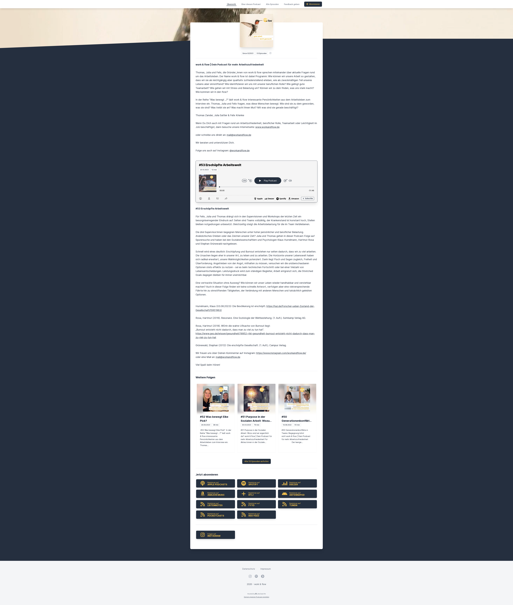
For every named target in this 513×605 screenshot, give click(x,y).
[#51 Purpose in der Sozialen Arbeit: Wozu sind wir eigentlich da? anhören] (256, 399)
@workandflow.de (240, 150)
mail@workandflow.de (239, 134)
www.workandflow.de (267, 127)
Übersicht (231, 4)
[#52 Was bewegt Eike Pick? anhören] (216, 399)
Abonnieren (314, 4)
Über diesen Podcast (251, 4)
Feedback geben (291, 4)
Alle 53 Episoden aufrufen (256, 461)
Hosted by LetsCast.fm (256, 594)
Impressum (265, 568)
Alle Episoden (272, 4)
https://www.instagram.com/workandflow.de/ (281, 353)
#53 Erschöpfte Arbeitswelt (220, 165)
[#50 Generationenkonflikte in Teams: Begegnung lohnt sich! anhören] (297, 399)
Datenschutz (248, 568)
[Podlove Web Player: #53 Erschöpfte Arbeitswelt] (256, 186)
